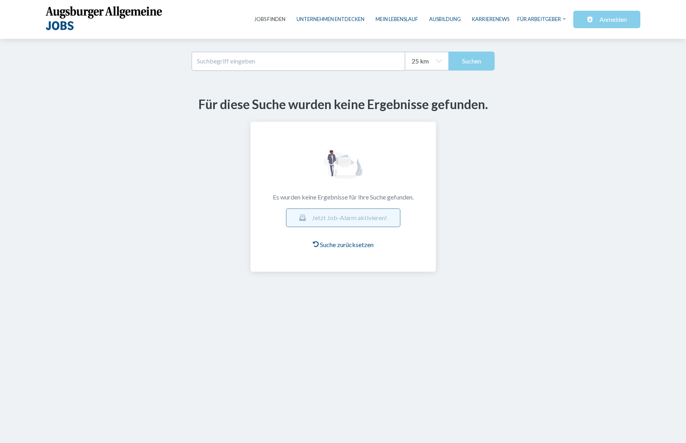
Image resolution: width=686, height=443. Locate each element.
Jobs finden (269, 19)
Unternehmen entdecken (330, 19)
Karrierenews (490, 19)
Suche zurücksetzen (347, 244)
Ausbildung (445, 19)
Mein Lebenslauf (397, 19)
